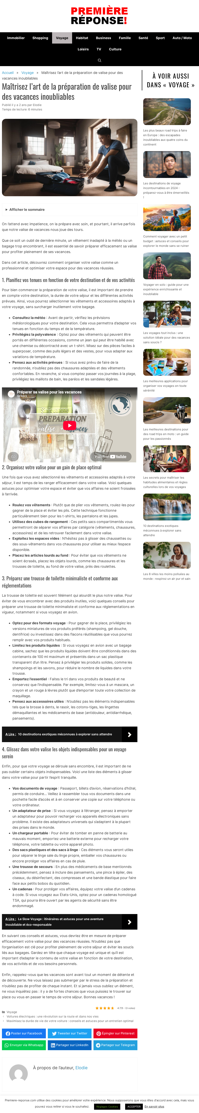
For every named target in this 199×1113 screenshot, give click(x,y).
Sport (160, 38)
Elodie (81, 1067)
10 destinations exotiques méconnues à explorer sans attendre (162, 530)
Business (103, 38)
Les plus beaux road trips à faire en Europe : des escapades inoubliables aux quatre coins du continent (165, 137)
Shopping (40, 38)
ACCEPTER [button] (134, 1106)
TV (99, 49)
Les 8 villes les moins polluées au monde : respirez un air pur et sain (166, 576)
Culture (115, 49)
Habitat (82, 38)
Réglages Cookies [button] (107, 1106)
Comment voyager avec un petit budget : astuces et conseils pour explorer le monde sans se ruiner (166, 240)
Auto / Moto (182, 38)
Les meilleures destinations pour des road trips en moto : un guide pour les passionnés (166, 433)
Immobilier (16, 38)
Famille (125, 38)
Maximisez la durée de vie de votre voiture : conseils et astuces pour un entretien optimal (70, 1021)
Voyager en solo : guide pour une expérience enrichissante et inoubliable (166, 289)
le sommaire (27, 210)
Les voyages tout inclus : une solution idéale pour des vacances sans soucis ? (166, 337)
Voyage (62, 38)
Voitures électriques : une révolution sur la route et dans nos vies (53, 1016)
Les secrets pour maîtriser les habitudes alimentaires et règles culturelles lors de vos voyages (165, 482)
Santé (143, 38)
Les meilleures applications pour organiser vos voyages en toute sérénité (165, 385)
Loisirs (83, 49)
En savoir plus (154, 1106)
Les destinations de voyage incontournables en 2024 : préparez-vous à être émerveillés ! (166, 190)
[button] (99, 60)
